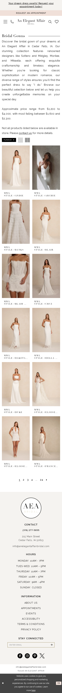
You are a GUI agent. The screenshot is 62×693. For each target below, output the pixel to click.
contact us (25, 133)
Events (31, 613)
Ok (58, 683)
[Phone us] (12, 21)
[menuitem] (5, 22)
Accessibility (31, 619)
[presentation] (16, 167)
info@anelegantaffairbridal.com (31, 546)
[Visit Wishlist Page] (56, 22)
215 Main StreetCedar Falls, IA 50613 (31, 538)
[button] (5, 22)
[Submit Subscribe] (51, 644)
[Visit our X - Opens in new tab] (42, 655)
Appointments (31, 608)
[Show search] (50, 21)
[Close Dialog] (3, 683)
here (33, 690)
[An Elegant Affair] (31, 21)
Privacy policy (31, 629)
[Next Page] (47, 480)
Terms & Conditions (31, 624)
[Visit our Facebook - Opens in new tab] (19, 655)
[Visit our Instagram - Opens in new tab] (27, 655)
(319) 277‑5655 (31, 530)
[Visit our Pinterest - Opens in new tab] (34, 655)
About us (30, 603)
